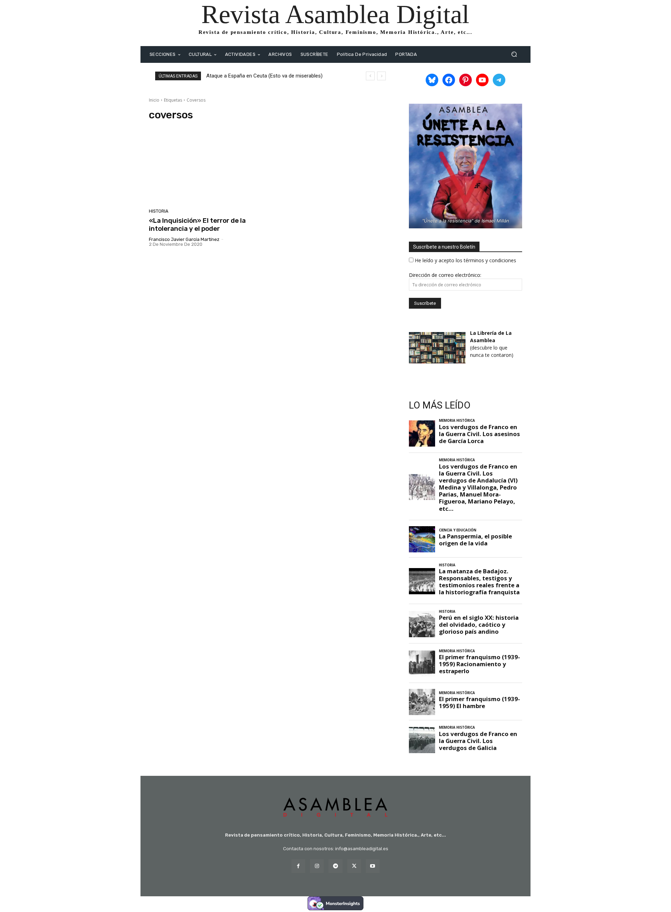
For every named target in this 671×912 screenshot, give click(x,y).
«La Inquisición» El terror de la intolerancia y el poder (197, 224)
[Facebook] (298, 866)
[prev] (370, 76)
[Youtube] (373, 866)
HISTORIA (158, 211)
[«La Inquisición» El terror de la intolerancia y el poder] (207, 167)
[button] (514, 54)
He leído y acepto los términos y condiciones (465, 260)
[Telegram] (335, 866)
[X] (354, 866)
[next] (381, 76)
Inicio (154, 100)
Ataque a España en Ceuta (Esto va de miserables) (264, 76)
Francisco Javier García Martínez (184, 239)
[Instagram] (317, 866)
